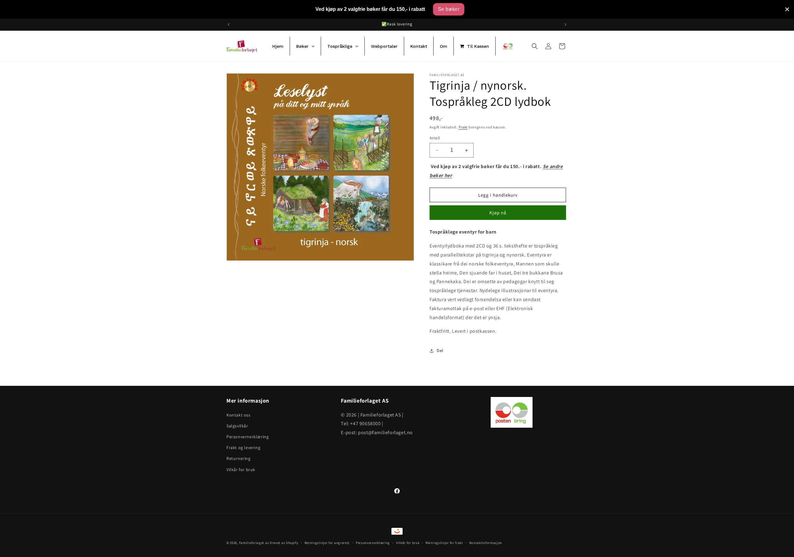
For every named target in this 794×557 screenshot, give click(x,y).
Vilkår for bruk (240, 469)
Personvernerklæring (247, 436)
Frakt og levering (243, 447)
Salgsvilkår (237, 425)
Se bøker (449, 9)
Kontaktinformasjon (485, 543)
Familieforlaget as (254, 543)
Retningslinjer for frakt (444, 543)
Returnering (238, 458)
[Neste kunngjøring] (565, 24)
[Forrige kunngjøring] (228, 24)
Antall (435, 138)
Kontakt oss (238, 414)
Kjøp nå (497, 213)
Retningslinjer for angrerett (327, 543)
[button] (535, 46)
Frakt (463, 127)
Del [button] (440, 350)
